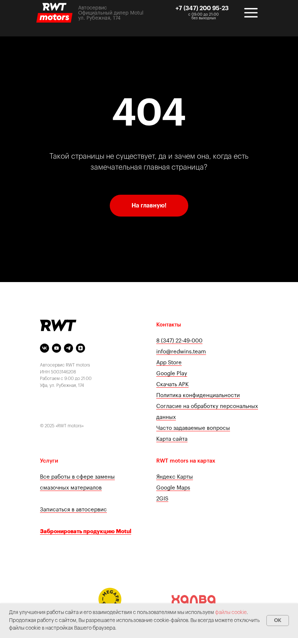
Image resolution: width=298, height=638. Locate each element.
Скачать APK (172, 384)
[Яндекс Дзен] (80, 348)
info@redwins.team (181, 351)
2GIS (162, 499)
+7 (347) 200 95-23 (202, 8)
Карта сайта (172, 439)
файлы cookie (231, 612)
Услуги (49, 461)
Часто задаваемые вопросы (193, 428)
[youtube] (56, 348)
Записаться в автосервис (73, 509)
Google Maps (173, 488)
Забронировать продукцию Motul (85, 531)
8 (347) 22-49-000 (179, 341)
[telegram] (68, 348)
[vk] (44, 348)
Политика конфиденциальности (198, 395)
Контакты (168, 325)
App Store (169, 362)
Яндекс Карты (174, 477)
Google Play (171, 373)
